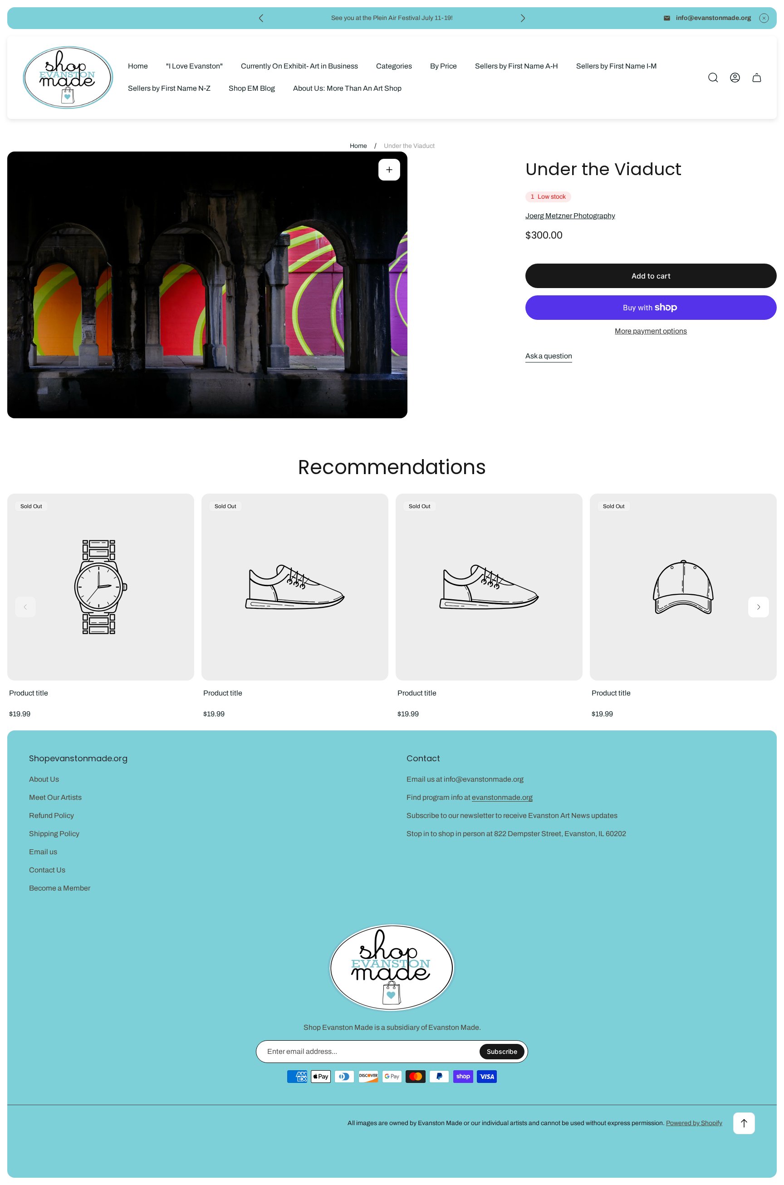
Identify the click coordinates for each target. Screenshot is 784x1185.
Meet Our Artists (55, 797)
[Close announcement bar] (764, 18)
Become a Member (59, 888)
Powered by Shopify (694, 1123)
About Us (44, 779)
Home (358, 145)
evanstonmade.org (502, 797)
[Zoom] (389, 170)
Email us (43, 852)
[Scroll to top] (744, 1123)
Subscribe (502, 1051)
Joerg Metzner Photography (570, 216)
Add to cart (651, 275)
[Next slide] (522, 18)
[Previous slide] (261, 18)
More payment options (651, 331)
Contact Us (47, 870)
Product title (28, 693)
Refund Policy (51, 815)
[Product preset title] (100, 587)
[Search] (713, 78)
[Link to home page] (392, 968)
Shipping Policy (54, 833)
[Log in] (735, 78)
